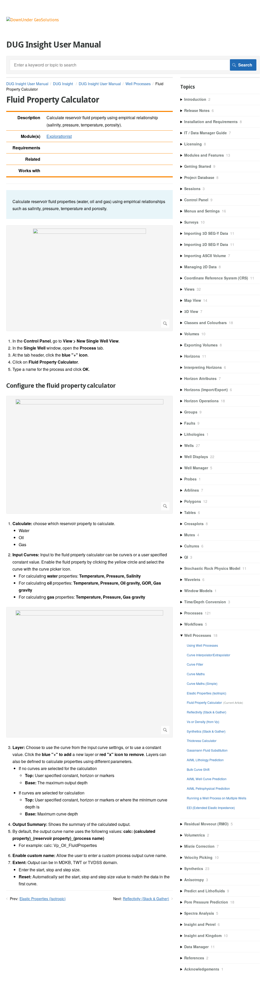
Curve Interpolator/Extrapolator (208, 655)
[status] (89, 204)
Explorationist (59, 136)
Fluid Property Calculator (204, 702)
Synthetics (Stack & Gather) (206, 731)
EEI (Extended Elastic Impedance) (211, 807)
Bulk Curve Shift (198, 769)
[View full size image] (89, 278)
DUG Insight (63, 83)
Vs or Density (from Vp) (203, 721)
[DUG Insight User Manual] (32, 19)
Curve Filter (195, 664)
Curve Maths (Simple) (202, 683)
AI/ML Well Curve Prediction (207, 779)
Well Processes (138, 83)
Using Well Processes (202, 645)
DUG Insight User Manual (27, 83)
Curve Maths (196, 674)
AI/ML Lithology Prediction (205, 760)
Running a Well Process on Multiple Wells (216, 798)
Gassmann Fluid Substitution (207, 750)
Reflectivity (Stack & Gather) (146, 898)
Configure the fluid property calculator (61, 385)
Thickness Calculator (201, 740)
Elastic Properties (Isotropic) (42, 898)
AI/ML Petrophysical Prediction (208, 788)
